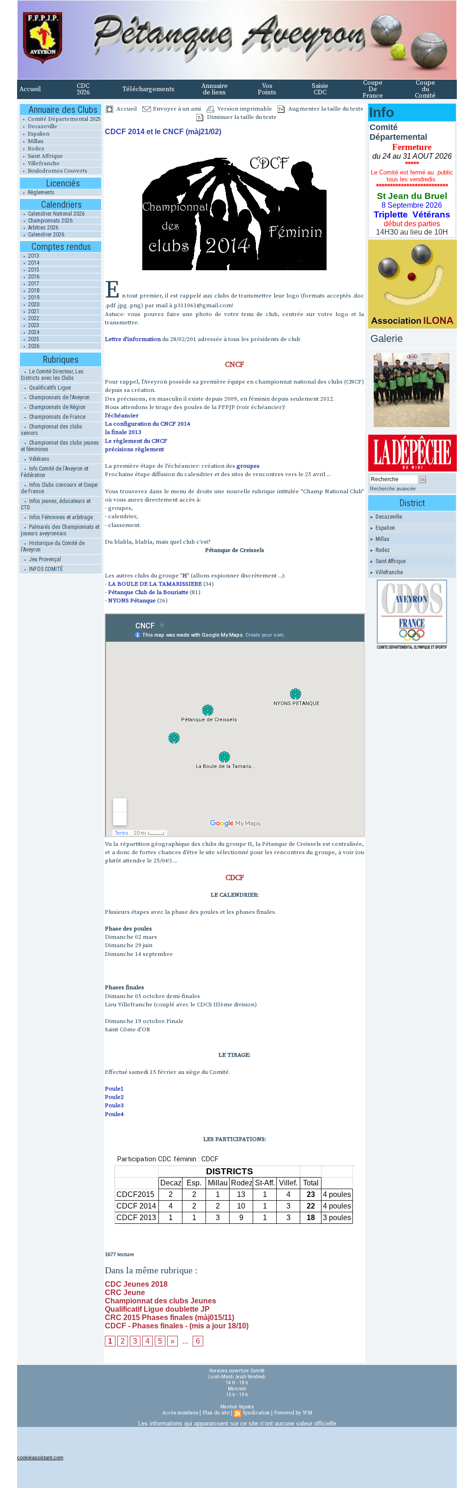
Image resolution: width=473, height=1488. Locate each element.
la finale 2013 (123, 432)
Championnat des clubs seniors (51, 429)
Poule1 (114, 1088)
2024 (33, 332)
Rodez (35, 148)
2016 (33, 276)
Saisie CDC (320, 89)
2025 (33, 339)
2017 (33, 283)
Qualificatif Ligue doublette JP (157, 1309)
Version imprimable (244, 108)
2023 (33, 325)
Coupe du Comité (425, 89)
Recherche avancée (393, 488)
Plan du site (216, 1413)
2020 (33, 304)
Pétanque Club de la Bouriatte (148, 592)
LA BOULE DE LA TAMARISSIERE (155, 584)
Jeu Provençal (44, 559)
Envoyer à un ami (176, 108)
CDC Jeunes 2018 (136, 1284)
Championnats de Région (56, 407)
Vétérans (38, 459)
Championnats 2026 (50, 220)
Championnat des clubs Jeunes (160, 1301)
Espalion (37, 133)
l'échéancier (122, 415)
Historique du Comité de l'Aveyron (53, 546)
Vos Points (267, 89)
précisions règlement (134, 449)
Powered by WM (293, 1413)
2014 (33, 263)
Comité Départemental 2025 (63, 119)
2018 (33, 290)
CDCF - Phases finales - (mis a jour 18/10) (177, 1326)
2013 (33, 256)
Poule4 (114, 1114)
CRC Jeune (125, 1292)
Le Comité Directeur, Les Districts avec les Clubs (52, 374)
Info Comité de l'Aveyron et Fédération (54, 471)
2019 (33, 297)
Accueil (30, 89)
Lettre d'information (133, 339)
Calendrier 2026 (45, 234)
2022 (33, 318)
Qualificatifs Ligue (49, 387)
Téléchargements (148, 89)
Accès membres (180, 1413)
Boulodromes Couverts (56, 170)
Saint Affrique (44, 156)
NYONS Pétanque (132, 600)
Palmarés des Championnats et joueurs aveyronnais (60, 530)
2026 (33, 346)
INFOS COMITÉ (45, 569)
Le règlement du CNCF (136, 441)
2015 (33, 270)
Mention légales (237, 1407)
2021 (33, 311)
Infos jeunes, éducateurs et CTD (56, 504)
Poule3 (114, 1105)
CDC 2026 (83, 89)
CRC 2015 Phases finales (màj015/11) (169, 1317)
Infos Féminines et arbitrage (60, 517)
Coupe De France (373, 89)
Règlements (40, 192)
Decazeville (41, 126)
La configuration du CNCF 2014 (147, 424)
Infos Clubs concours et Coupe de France (59, 488)
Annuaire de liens (214, 89)
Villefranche (43, 163)
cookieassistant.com (40, 1457)
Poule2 (114, 1097)
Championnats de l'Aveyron (59, 397)
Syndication (256, 1413)
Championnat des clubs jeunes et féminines (60, 446)
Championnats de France (56, 417)
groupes (248, 466)
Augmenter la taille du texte (325, 108)
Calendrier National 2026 (56, 214)
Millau (34, 141)
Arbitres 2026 (42, 227)
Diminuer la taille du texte (241, 117)
